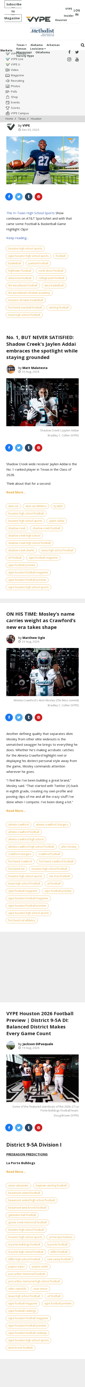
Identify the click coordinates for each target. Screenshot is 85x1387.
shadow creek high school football (29, 543)
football (61, 256)
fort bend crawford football (56, 861)
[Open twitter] (77, 52)
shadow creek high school (24, 535)
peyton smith (40, 1266)
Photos (15, 86)
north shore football (50, 271)
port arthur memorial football (26, 1274)
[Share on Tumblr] (28, 197)
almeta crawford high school (26, 839)
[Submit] (83, 45)
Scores (15, 108)
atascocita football (19, 278)
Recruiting (17, 81)
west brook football (20, 1347)
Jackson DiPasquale (37, 1044)
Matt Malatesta (35, 368)
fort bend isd (16, 869)
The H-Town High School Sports (30, 213)
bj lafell (58, 506)
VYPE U (15, 64)
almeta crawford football (23, 832)
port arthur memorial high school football (34, 1281)
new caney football (59, 1259)
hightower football (19, 271)
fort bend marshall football (25, 307)
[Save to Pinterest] (38, 197)
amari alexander (18, 1185)
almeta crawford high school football (31, 847)
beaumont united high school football (31, 1200)
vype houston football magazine (28, 572)
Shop (14, 97)
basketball (14, 263)
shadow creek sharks (21, 550)
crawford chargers (19, 854)
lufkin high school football (24, 1259)
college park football (51, 278)
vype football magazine (43, 558)
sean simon (40, 1289)
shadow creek (17, 528)
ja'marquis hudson (60, 1237)
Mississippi (24, 52)
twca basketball (54, 285)
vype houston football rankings (27, 1333)
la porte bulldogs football (24, 1244)
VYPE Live (17, 59)
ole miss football (59, 876)
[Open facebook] (69, 52)
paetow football (38, 263)
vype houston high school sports (28, 256)
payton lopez (16, 1266)
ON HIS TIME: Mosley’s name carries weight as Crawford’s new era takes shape (41, 620)
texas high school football (24, 315)
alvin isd (13, 506)
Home (9, 119)
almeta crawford (18, 824)
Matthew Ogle (33, 638)
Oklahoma (43, 52)
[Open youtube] (77, 59)
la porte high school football (25, 1252)
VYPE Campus (20, 113)
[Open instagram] (69, 59)
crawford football (49, 854)
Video (15, 70)
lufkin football (59, 1252)
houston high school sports (25, 248)
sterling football (59, 307)
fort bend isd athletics (21, 920)
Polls (14, 91)
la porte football (57, 1244)
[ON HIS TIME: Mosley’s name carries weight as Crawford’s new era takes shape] (42, 672)
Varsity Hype (25, 56)
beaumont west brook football (27, 1207)
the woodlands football (22, 285)
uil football (15, 558)
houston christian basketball (25, 300)
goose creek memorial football (27, 1222)
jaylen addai (56, 521)
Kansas (21, 49)
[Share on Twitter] (19, 197)
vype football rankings (22, 1311)
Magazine (17, 75)
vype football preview (21, 565)
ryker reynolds (17, 1289)
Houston (36, 119)
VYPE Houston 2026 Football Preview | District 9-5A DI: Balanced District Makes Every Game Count (39, 1023)
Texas (20, 45)
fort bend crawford (20, 861)
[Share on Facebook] (9, 197)
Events (15, 102)
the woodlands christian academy (29, 293)
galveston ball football (22, 1215)
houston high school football (26, 513)
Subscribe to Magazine (13, 11)
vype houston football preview (27, 580)
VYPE (26, 125)
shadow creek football (46, 528)
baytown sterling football (51, 1185)
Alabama (37, 45)
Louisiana (37, 49)
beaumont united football (24, 1193)
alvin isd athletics (36, 506)
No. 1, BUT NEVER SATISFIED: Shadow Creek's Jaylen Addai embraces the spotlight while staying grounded (42, 347)
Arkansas (53, 45)
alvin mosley (68, 847)
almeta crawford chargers (52, 824)
